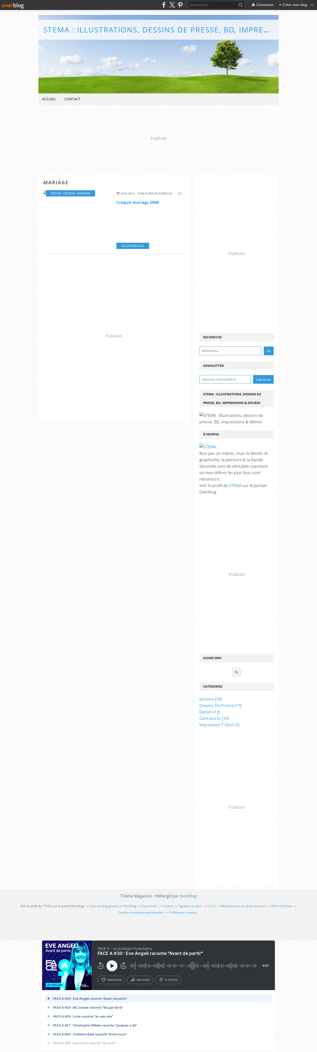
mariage (83, 193)
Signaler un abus (190, 906)
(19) (220, 705)
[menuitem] (49, 99)
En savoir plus (132, 246)
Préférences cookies (183, 912)
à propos (171, 979)
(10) (214, 718)
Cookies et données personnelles (141, 912)
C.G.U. (212, 906)
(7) (219, 725)
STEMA (235, 485)
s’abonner (114, 979)
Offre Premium (281, 906)
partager (143, 979)
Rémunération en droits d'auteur (243, 906)
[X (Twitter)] (172, 5)
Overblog (188, 896)
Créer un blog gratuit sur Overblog (112, 906)
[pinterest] (180, 5)
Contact (72, 99)
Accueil (49, 99)
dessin (56, 193)
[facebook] (164, 5)
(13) (209, 712)
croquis (69, 193)
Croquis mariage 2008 (137, 202)
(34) (210, 699)
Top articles (149, 906)
